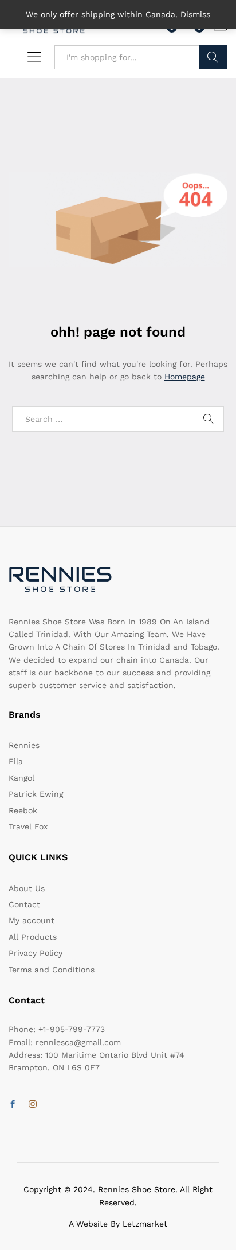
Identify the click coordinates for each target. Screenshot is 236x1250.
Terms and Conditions (52, 969)
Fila (16, 761)
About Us (27, 888)
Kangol (21, 777)
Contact (24, 904)
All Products (33, 937)
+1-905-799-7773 (71, 1029)
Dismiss (195, 14)
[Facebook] (12, 1104)
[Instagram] (32, 1104)
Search (213, 57)
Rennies (24, 745)
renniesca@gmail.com (78, 1042)
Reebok (23, 810)
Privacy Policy (35, 953)
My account (31, 920)
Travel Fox (28, 826)
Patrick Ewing (36, 793)
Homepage (184, 376)
